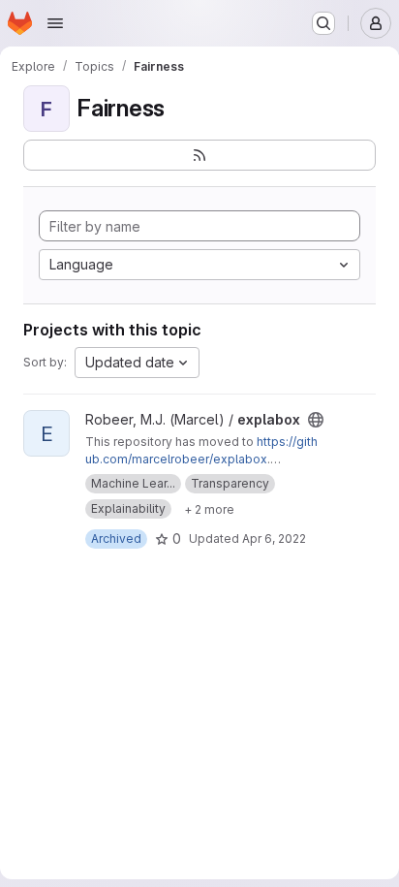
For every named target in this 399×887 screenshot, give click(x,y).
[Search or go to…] (323, 23)
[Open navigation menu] (55, 23)
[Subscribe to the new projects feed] (199, 155)
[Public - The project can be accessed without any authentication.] (315, 420)
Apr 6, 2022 (274, 538)
